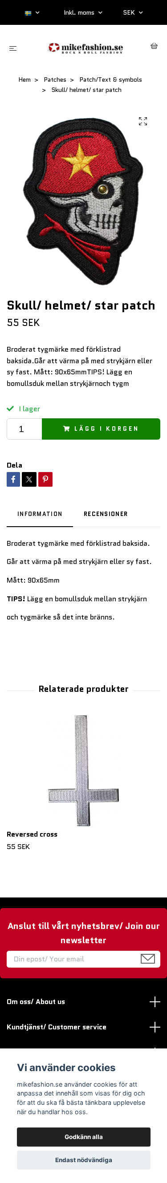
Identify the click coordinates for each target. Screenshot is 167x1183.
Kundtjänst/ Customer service (56, 1027)
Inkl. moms (80, 12)
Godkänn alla (84, 1136)
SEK (130, 12)
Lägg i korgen (106, 429)
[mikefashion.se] (85, 47)
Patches (55, 79)
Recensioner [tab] (106, 514)
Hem (24, 79)
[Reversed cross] (83, 770)
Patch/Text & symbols (110, 79)
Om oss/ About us (36, 1001)
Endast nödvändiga (83, 1159)
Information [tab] (39, 514)
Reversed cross (32, 834)
